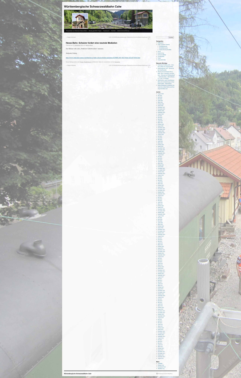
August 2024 (161, 134)
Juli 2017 (160, 278)
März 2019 (160, 244)
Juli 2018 (160, 258)
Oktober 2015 (161, 314)
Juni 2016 (160, 300)
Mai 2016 (160, 302)
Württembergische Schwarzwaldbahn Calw (92, 6)
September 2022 (161, 173)
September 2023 (161, 153)
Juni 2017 (160, 280)
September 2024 (161, 132)
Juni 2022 (160, 178)
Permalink (117, 62)
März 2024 (160, 143)
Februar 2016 (161, 307)
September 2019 (161, 234)
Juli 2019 (160, 238)
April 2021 (160, 202)
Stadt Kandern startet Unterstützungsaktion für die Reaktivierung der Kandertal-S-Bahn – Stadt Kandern (166, 81)
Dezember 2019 (161, 229)
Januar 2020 (160, 227)
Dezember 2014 (161, 331)
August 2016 (161, 297)
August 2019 (161, 236)
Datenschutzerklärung (123, 31)
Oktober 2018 (161, 253)
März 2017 (160, 285)
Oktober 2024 (161, 131)
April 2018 (160, 263)
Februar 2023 (161, 165)
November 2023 (161, 149)
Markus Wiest (89, 45)
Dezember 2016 (161, 290)
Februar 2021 (161, 205)
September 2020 (161, 214)
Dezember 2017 (161, 270)
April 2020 (160, 222)
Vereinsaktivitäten (162, 60)
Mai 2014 (160, 343)
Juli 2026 (160, 95)
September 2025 (161, 112)
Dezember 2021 (161, 188)
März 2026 (160, 102)
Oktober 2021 (161, 192)
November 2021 (161, 190)
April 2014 (160, 344)
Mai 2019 (160, 241)
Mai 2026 (160, 99)
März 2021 (160, 204)
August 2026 (161, 93)
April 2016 (160, 304)
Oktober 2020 (161, 212)
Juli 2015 (160, 319)
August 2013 (161, 358)
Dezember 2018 (161, 249)
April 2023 (160, 161)
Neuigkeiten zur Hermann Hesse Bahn (76, 31)
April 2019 (160, 243)
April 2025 (160, 121)
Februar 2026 (161, 104)
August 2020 (161, 216)
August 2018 (161, 256)
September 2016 (161, 295)
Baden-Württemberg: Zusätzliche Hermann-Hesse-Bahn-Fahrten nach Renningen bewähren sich (166, 86)
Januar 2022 (160, 187)
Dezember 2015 (161, 311)
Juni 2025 (160, 117)
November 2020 (161, 210)
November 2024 (161, 129)
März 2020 (160, 224)
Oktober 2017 (161, 273)
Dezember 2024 (161, 127)
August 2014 (161, 338)
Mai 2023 (160, 160)
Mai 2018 (160, 261)
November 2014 (161, 333)
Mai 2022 (160, 180)
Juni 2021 (160, 199)
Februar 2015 (161, 328)
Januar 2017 (160, 289)
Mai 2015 (160, 322)
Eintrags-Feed (161, 365)
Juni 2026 (160, 97)
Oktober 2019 (161, 233)
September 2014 (161, 336)
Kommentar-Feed (161, 367)
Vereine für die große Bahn (165, 49)
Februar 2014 (161, 348)
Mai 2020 (160, 221)
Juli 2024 (160, 136)
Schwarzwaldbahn (162, 54)
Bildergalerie (160, 43)
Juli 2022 (160, 177)
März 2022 (160, 183)
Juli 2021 (160, 197)
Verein (159, 58)
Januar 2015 (160, 329)
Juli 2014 (160, 339)
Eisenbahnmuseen (163, 46)
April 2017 (160, 283)
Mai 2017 (160, 282)
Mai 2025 (160, 119)
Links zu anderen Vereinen (164, 44)
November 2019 (161, 231)
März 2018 (160, 265)
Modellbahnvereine (163, 48)
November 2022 (161, 170)
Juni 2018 (160, 260)
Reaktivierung (87, 62)
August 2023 (161, 154)
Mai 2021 (160, 200)
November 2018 (161, 251)
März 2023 (160, 163)
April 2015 (160, 324)
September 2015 (161, 316)
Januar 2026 (160, 105)
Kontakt (113, 31)
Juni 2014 (160, 341)
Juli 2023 (160, 156)
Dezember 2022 (161, 168)
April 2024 (160, 141)
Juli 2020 (160, 217)
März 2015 (160, 326)
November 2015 (161, 312)
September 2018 (161, 255)
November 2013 (161, 353)
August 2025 (161, 114)
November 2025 (161, 109)
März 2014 (160, 346)
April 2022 (160, 182)
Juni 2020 (160, 219)
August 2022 (161, 175)
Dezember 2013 (161, 351)
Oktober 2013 (161, 355)
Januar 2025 (160, 126)
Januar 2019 (160, 248)
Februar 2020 (161, 226)
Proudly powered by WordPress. (165, 373)
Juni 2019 (160, 239)
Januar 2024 (160, 146)
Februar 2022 (161, 185)
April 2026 (160, 100)
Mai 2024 (160, 139)
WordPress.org (161, 368)
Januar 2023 (160, 166)
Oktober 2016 (161, 294)
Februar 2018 (161, 266)
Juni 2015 (160, 321)
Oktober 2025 (161, 110)
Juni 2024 (160, 138)
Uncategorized (161, 56)
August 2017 (161, 277)
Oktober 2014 (161, 334)
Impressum (106, 31)
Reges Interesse (71, 37)
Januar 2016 (160, 309)
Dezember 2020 (161, 209)
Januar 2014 (160, 350)
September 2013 (161, 356)
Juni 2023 (160, 158)
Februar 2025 (161, 124)
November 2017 (161, 272)
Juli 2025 (160, 115)
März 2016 (160, 305)
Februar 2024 (161, 144)
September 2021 (161, 194)
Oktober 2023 (161, 151)
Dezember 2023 (161, 148)
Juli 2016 (160, 299)
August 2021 (161, 195)
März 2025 (160, 122)
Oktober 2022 (161, 171)
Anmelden (160, 363)
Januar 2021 (160, 207)
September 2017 (161, 275)
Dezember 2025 (161, 107)
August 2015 (161, 317)
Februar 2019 (161, 246)
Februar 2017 (161, 287)
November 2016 (161, 292)
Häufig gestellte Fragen (95, 31)
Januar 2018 (160, 268)
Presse (82, 62)
